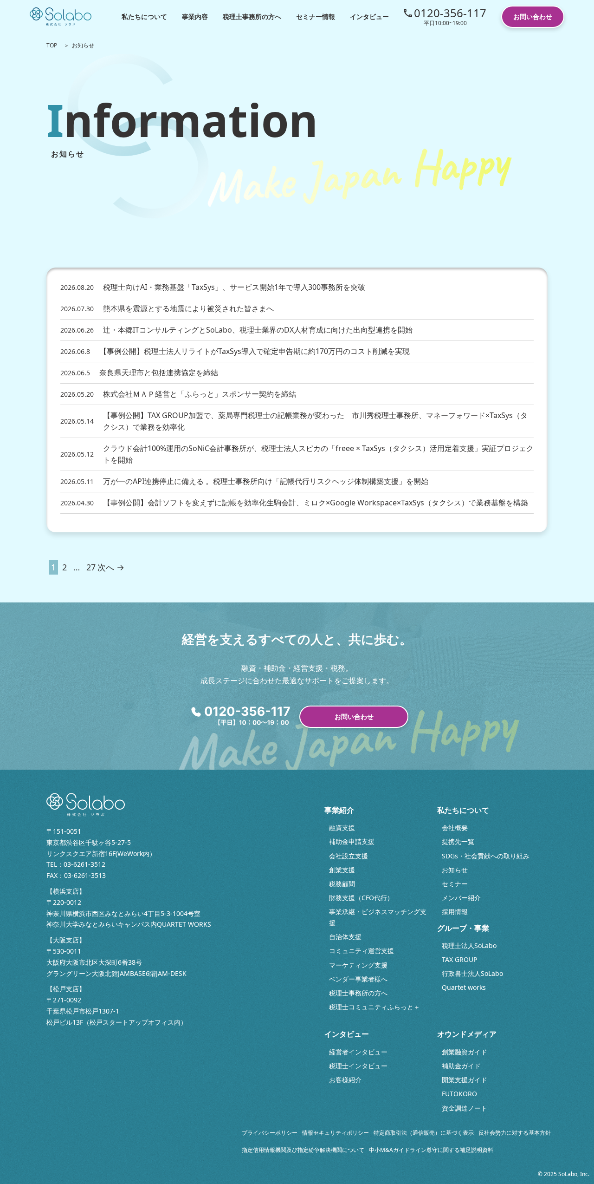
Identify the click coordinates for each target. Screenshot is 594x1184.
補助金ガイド (461, 1065)
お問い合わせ (532, 16)
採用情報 (455, 911)
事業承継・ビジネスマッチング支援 (377, 917)
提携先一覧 (458, 841)
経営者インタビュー (358, 1051)
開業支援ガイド (464, 1079)
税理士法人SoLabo (469, 945)
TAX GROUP (459, 959)
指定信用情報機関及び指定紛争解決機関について (303, 1150)
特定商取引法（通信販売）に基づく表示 (424, 1133)
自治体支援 (345, 936)
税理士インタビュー (358, 1065)
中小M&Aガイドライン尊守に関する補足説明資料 (431, 1150)
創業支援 (342, 869)
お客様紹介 (345, 1079)
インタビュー (369, 16)
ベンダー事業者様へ (358, 979)
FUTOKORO (459, 1093)
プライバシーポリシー (269, 1133)
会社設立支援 (348, 855)
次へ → (110, 567)
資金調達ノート (464, 1108)
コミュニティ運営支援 (361, 950)
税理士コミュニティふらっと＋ (374, 1006)
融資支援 (342, 827)
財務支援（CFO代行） (361, 897)
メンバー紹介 (461, 897)
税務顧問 (342, 883)
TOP (51, 45)
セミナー (455, 883)
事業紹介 (339, 810)
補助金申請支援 (351, 841)
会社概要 (455, 827)
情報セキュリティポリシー (335, 1133)
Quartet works (464, 987)
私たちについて (144, 16)
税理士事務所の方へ (252, 16)
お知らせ (455, 869)
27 (91, 567)
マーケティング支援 (358, 965)
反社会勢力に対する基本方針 (514, 1133)
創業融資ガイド (464, 1051)
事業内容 (195, 16)
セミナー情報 (315, 16)
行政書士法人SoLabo (472, 973)
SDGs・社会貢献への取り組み (485, 855)
